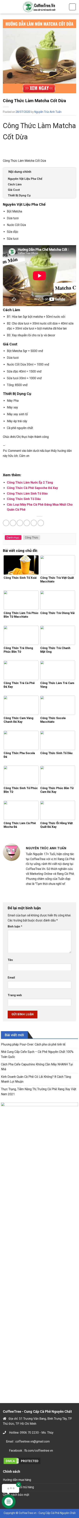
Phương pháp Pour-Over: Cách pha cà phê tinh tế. (33, 1044)
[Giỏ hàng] (72, 6)
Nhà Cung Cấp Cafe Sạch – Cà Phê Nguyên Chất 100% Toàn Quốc (37, 1054)
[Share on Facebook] (13, 523)
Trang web (15, 995)
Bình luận (15, 926)
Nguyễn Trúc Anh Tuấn (48, 111)
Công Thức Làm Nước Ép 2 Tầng (30, 482)
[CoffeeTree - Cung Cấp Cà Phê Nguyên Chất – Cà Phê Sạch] (39, 7)
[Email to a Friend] (27, 523)
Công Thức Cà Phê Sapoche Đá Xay (32, 488)
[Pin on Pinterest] (34, 523)
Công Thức (31, 537)
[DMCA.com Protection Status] (22, 1460)
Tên (10, 960)
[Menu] (5, 6)
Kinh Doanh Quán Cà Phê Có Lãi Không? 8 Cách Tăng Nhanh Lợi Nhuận (36, 1079)
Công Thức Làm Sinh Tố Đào (27, 493)
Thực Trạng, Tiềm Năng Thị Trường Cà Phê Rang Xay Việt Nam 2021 (38, 1091)
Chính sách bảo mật (16, 1495)
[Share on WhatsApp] (6, 523)
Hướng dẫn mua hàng (17, 1480)
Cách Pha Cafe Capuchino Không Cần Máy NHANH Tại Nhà (37, 1067)
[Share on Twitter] (20, 523)
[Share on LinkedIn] (41, 523)
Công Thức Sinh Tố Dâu (24, 499)
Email (11, 977)
